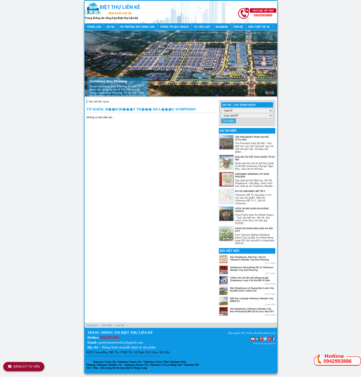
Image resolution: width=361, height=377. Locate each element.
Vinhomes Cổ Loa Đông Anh (166, 364)
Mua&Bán (222, 26)
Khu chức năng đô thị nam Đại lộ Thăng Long (120, 367)
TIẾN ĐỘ (238, 26)
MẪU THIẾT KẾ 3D (259, 26)
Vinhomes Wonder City (109, 364)
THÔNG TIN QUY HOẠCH (174, 26)
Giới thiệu (106, 325)
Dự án (110, 26)
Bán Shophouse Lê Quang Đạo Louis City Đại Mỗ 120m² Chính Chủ (252, 289)
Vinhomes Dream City (136, 364)
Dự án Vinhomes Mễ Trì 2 (250, 191)
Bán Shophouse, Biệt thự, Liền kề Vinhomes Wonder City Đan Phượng (249, 258)
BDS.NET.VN (269, 344)
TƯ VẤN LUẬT (202, 26)
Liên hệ (120, 325)
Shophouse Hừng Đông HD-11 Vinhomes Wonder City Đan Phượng (251, 268)
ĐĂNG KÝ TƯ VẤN (27, 366)
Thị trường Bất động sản (137, 26)
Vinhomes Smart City (129, 361)
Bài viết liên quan (99, 101)
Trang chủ (94, 26)
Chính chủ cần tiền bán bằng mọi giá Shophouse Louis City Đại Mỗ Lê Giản (250, 279)
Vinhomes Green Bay (105, 361)
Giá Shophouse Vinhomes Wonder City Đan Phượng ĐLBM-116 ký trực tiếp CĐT (252, 310)
